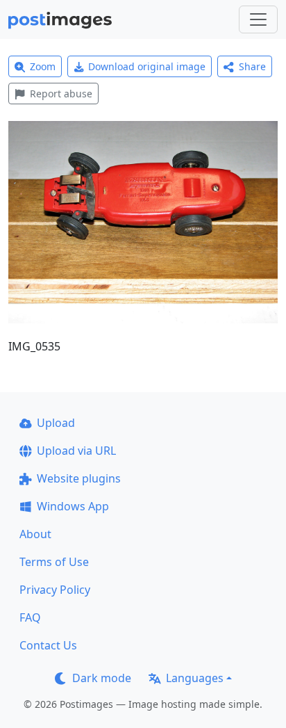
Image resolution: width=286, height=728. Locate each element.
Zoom (43, 66)
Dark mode (101, 678)
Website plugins (79, 478)
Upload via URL (76, 450)
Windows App (73, 506)
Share (252, 66)
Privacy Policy (54, 589)
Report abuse (61, 93)
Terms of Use (54, 561)
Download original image (146, 66)
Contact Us (48, 645)
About (35, 534)
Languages (195, 678)
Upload (56, 422)
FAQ (30, 617)
